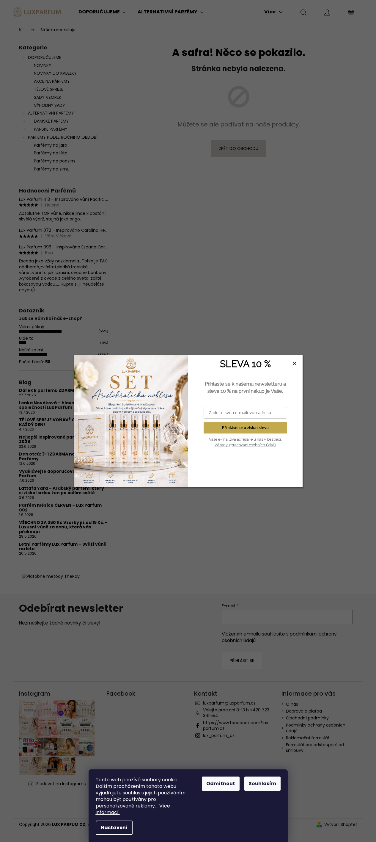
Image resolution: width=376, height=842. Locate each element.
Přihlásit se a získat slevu (245, 427)
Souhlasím (262, 783)
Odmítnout (220, 783)
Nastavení (114, 827)
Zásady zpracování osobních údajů (245, 445)
